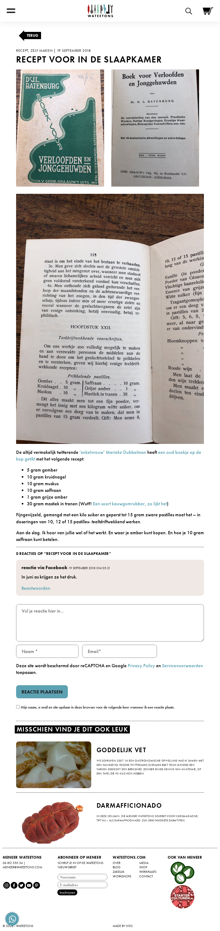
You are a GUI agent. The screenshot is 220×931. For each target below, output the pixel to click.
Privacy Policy (141, 665)
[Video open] (190, 10)
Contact (146, 876)
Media (143, 863)
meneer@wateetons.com (22, 867)
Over (116, 863)
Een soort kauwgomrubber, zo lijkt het (130, 503)
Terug (32, 35)
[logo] (100, 11)
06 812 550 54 (13, 863)
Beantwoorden (35, 588)
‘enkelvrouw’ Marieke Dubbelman (112, 452)
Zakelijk (118, 872)
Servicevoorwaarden (182, 665)
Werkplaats (147, 872)
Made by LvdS (123, 926)
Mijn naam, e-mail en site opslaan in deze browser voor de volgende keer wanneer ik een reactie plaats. (98, 707)
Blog (116, 867)
